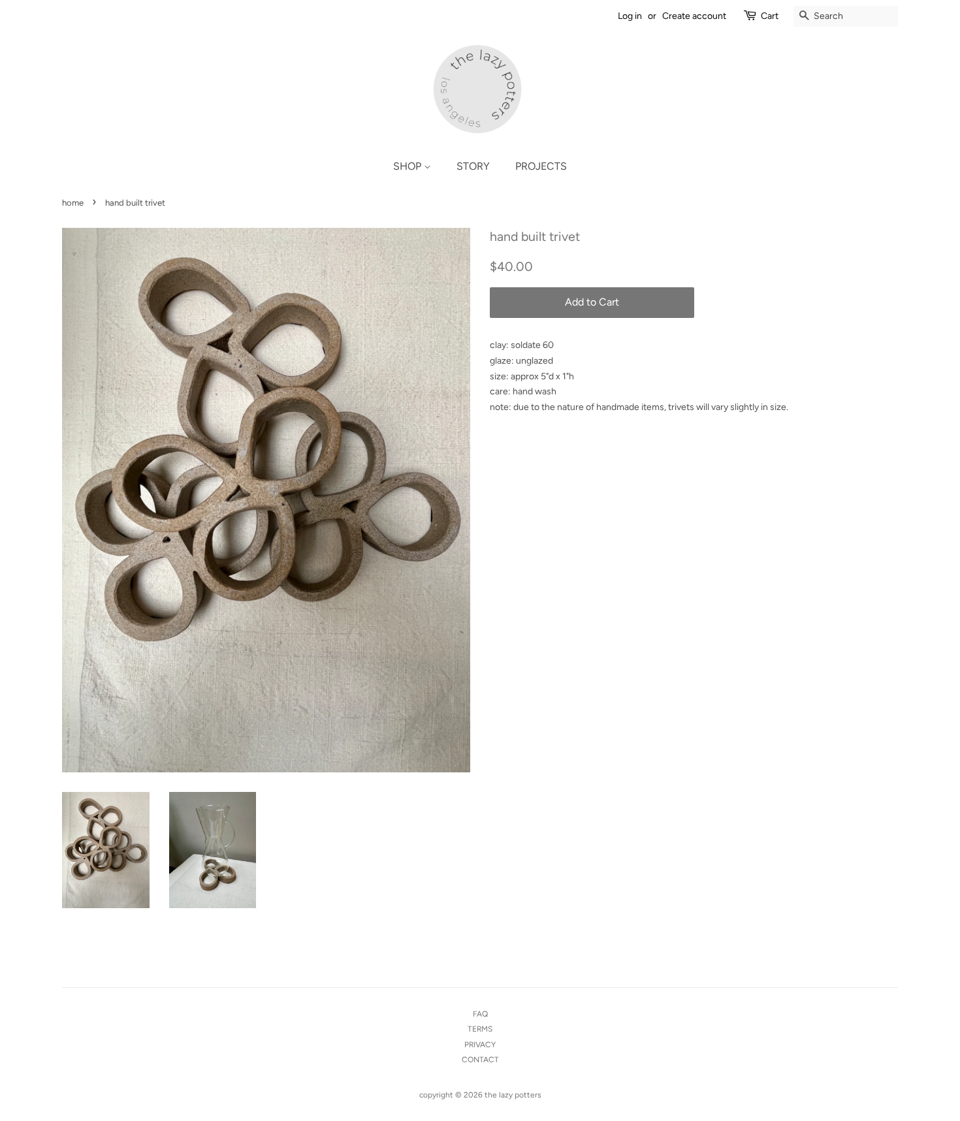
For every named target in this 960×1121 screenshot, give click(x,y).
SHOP (408, 166)
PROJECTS (541, 166)
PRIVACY (480, 1044)
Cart (769, 16)
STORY (473, 166)
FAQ (480, 1013)
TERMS (480, 1029)
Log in (630, 16)
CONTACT (480, 1059)
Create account (694, 16)
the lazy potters (512, 1094)
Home (73, 203)
